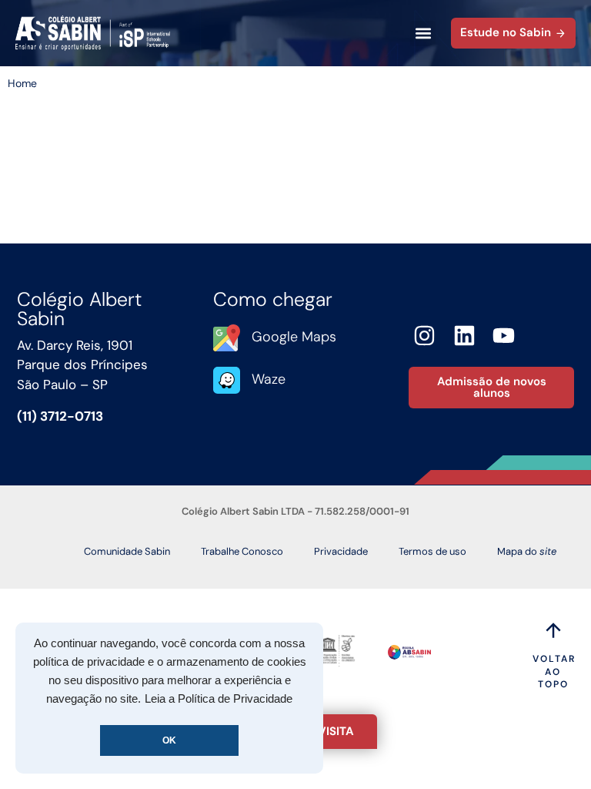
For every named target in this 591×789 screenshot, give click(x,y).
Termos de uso (432, 551)
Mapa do (526, 551)
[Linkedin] (464, 335)
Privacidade (341, 551)
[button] (423, 33)
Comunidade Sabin (127, 551)
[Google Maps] (226, 337)
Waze (268, 379)
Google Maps (294, 336)
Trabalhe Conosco (242, 551)
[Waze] (226, 380)
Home (22, 83)
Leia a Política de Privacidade (218, 699)
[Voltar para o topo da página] (553, 630)
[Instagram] (424, 335)
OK (169, 740)
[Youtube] (504, 335)
